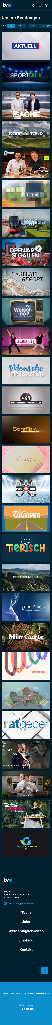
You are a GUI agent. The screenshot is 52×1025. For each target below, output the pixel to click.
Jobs (26, 922)
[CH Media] (26, 1008)
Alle (11, 26)
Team (26, 912)
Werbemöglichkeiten (26, 931)
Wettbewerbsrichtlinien (38, 994)
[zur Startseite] (7, 5)
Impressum (21, 994)
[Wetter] (40, 5)
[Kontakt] (46, 5)
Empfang (26, 940)
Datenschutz (8, 994)
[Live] (33, 5)
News (22, 26)
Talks (32, 26)
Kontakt (25, 949)
